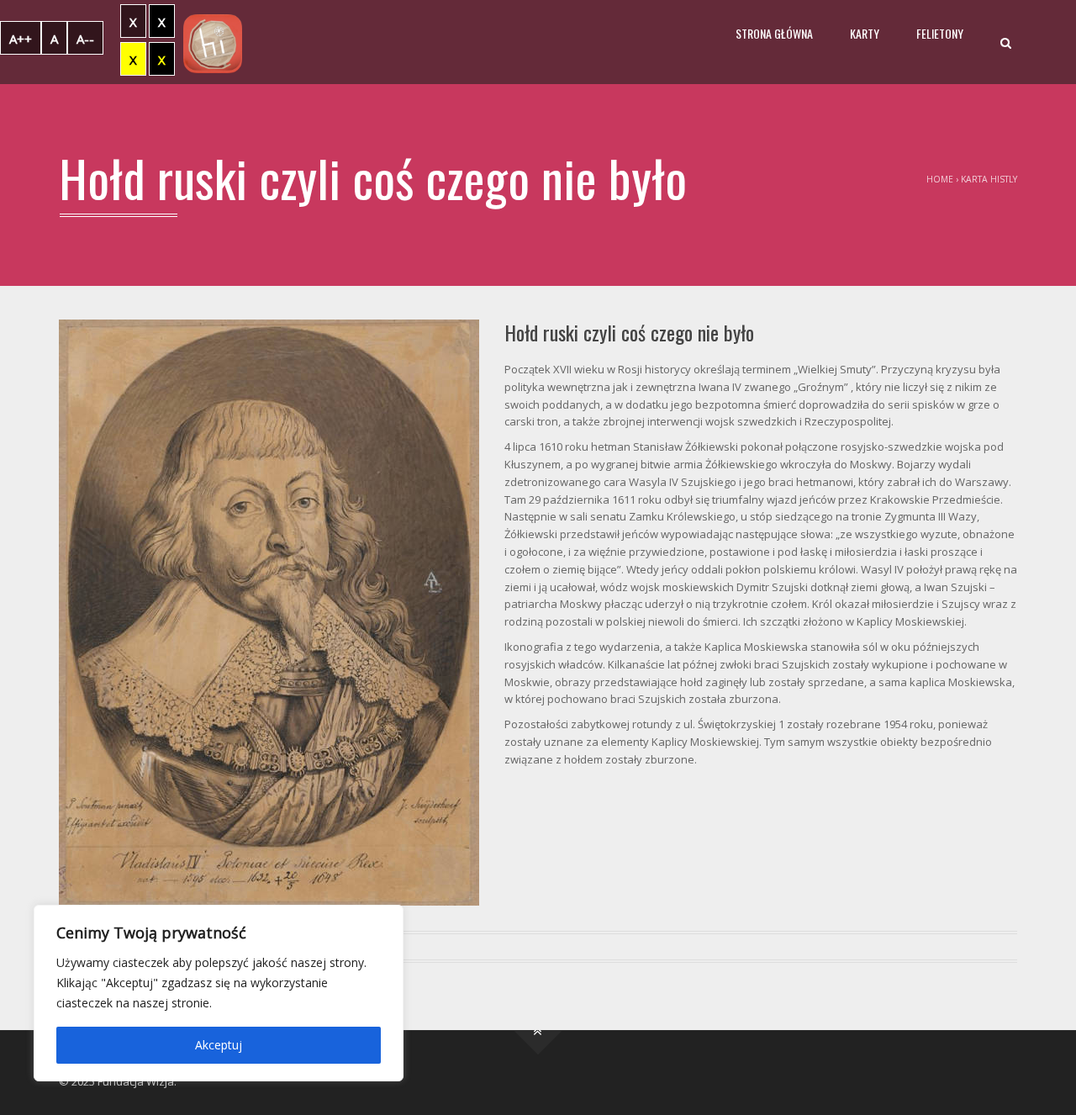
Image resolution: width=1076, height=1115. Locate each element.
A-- (85, 38)
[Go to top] (538, 1030)
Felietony (939, 33)
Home (939, 179)
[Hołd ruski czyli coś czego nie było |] (212, 42)
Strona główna (774, 33)
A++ (20, 38)
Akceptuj (218, 1045)
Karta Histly (989, 179)
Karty (864, 33)
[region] (219, 993)
